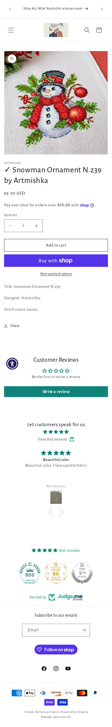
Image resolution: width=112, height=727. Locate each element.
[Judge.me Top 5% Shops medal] (82, 573)
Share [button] (15, 326)
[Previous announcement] (10, 9)
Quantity (10, 215)
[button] (11, 30)
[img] (56, 432)
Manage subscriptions (56, 716)
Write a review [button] (56, 391)
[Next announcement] (102, 9)
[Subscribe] (84, 630)
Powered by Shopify (74, 711)
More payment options (56, 273)
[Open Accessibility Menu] (12, 363)
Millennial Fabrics (47, 711)
